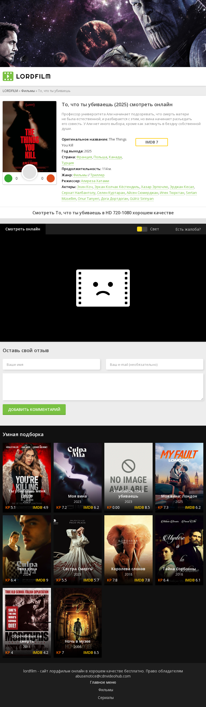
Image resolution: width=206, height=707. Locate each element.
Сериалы (106, 697)
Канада (115, 156)
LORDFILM (10, 91)
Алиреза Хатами (95, 180)
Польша (100, 156)
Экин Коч (85, 186)
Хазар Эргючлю (154, 186)
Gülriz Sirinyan (142, 198)
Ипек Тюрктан (172, 192)
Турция (68, 162)
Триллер (97, 174)
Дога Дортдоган (114, 198)
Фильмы (28, 91)
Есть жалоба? (188, 229)
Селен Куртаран (111, 192)
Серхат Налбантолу (78, 192)
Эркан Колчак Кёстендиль (116, 186)
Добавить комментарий (34, 409)
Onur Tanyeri (88, 198)
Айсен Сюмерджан (142, 192)
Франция (84, 156)
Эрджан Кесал (182, 186)
